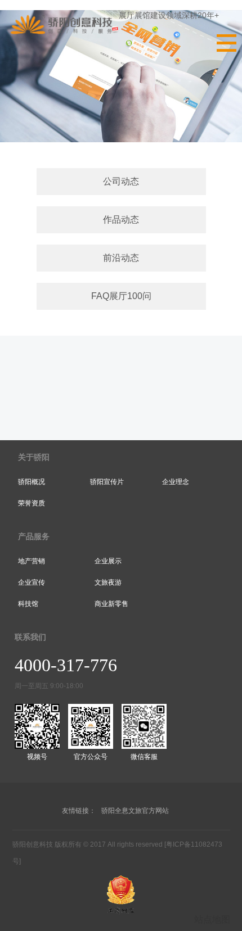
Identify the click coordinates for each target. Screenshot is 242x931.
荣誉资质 (31, 503)
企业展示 (108, 561)
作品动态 (121, 219)
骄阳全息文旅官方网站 (135, 811)
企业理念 (175, 482)
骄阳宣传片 (107, 482)
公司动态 (121, 181)
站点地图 (212, 919)
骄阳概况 (31, 482)
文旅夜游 (108, 582)
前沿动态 (121, 258)
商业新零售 (111, 604)
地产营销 (31, 561)
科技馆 (28, 604)
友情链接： (79, 811)
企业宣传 (31, 582)
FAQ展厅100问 (121, 296)
